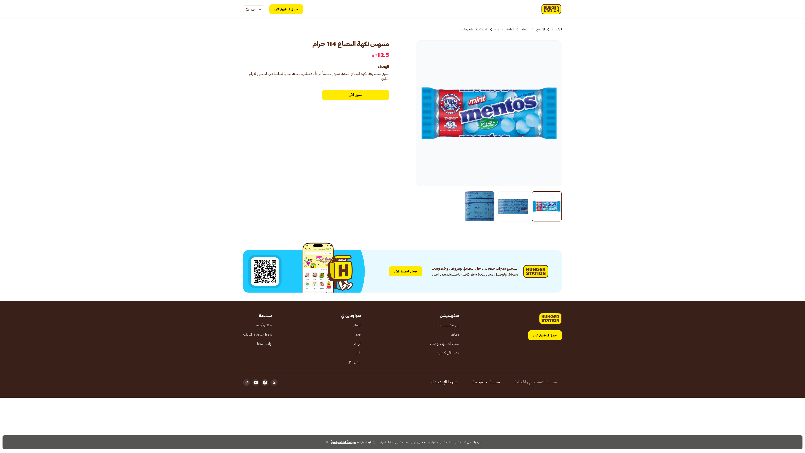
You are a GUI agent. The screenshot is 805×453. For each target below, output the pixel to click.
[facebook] (265, 382)
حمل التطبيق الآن (286, 9)
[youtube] (255, 382)
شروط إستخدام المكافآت (257, 334)
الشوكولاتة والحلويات (474, 29)
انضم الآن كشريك (447, 353)
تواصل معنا (264, 343)
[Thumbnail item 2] (513, 206)
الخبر (358, 353)
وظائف (455, 334)
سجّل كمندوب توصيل (444, 343)
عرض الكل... (353, 362)
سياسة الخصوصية (486, 382)
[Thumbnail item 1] (547, 206)
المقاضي (540, 29)
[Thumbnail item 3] (480, 206)
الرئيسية (557, 29)
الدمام (525, 29)
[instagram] (246, 382)
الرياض (356, 343)
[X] (274, 382)
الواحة (510, 29)
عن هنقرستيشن (448, 325)
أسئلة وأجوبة (264, 325)
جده (358, 334)
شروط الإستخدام (444, 382)
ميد (497, 29)
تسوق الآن (355, 94)
